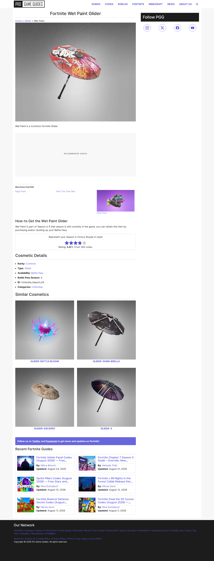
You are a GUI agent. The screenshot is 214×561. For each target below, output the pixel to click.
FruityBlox (24, 533)
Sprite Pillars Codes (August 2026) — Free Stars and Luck (54, 481)
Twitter (36, 441)
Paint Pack (102, 213)
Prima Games (65, 530)
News (171, 4)
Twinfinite (18, 530)
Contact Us (30, 538)
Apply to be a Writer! (92, 538)
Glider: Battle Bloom (45, 361)
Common (31, 263)
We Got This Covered (95, 530)
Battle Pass (37, 272)
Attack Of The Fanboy (46, 530)
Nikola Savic (109, 486)
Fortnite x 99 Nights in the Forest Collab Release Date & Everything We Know (115, 481)
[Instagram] (147, 27)
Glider (28, 20)
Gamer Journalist (128, 530)
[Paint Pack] (116, 201)
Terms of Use (74, 538)
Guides (96, 4)
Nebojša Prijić (109, 465)
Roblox (123, 4)
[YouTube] (192, 27)
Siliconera (78, 530)
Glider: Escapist (44, 428)
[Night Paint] (35, 191)
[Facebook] (177, 27)
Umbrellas (37, 286)
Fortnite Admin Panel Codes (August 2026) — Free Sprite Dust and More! (54, 460)
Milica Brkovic (48, 465)
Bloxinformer (37, 533)
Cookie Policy (43, 538)
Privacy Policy (59, 538)
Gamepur (29, 530)
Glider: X (106, 428)
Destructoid (112, 530)
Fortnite (138, 4)
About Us (185, 4)
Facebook (51, 441)
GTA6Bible (50, 533)
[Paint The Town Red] (76, 191)
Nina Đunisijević (49, 486)
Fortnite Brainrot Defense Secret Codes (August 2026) (52, 502)
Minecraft (156, 4)
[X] (162, 27)
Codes (109, 4)
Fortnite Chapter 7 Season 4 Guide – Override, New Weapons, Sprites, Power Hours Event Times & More (116, 462)
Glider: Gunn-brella (106, 361)
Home (18, 20)
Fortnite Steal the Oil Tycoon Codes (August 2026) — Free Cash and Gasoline (116, 502)
